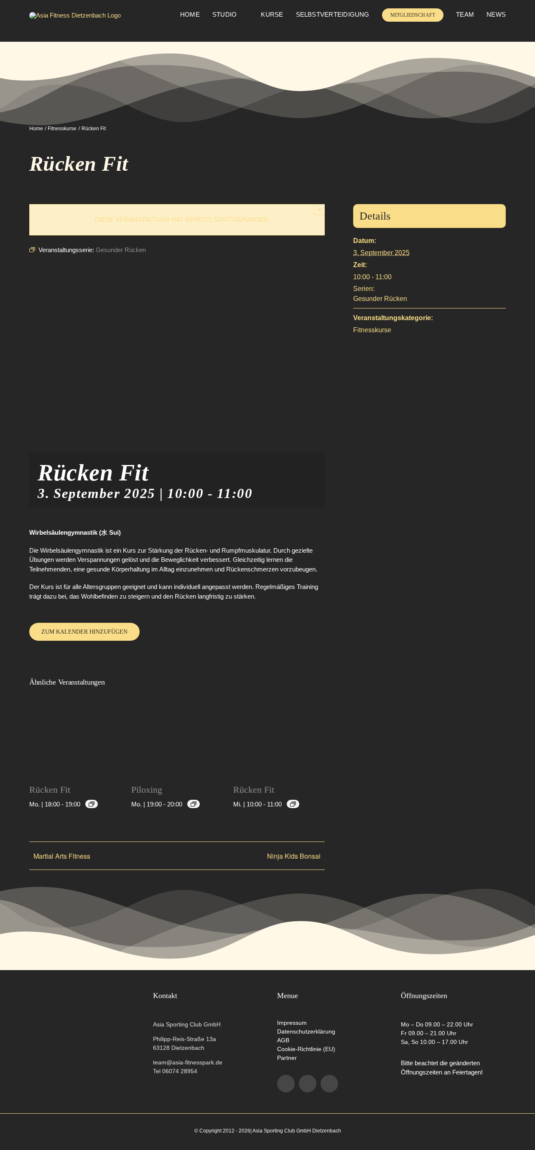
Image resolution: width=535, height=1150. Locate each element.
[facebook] (286, 1083)
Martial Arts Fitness (61, 856)
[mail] (329, 1083)
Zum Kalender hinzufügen (84, 632)
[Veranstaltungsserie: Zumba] (193, 803)
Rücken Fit (49, 789)
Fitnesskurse (372, 330)
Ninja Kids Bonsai (294, 856)
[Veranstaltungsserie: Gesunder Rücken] (91, 803)
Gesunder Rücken (380, 298)
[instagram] (307, 1083)
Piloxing (146, 789)
